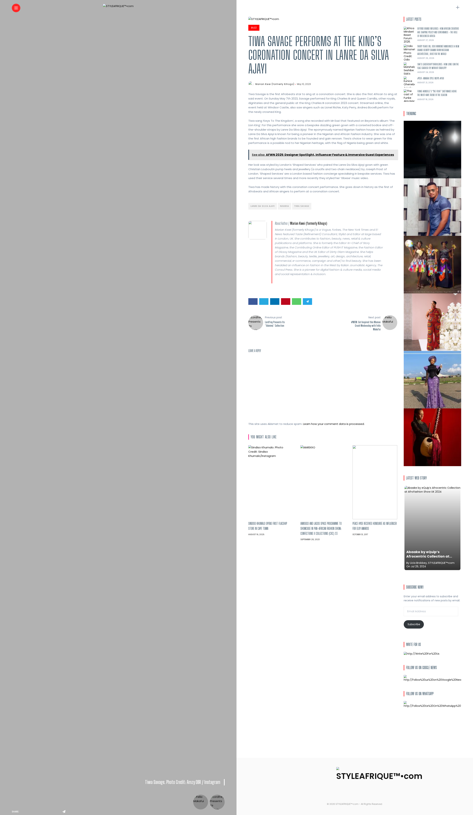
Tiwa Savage (301, 206)
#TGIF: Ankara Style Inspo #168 (430, 78)
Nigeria (284, 206)
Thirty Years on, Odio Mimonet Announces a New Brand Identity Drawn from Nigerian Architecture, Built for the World (438, 50)
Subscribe (414, 624)
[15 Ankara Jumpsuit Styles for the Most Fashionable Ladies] (432, 322)
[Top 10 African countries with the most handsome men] (432, 207)
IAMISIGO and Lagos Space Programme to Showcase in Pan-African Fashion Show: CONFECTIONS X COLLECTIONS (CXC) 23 (321, 528)
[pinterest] (48, 811)
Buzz (254, 27)
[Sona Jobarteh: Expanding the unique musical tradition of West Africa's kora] (432, 437)
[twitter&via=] (32, 811)
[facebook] (23, 811)
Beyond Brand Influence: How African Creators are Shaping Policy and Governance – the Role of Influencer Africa (438, 32)
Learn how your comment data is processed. (334, 424)
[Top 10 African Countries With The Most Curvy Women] (432, 149)
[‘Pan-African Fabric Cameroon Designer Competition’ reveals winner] (432, 264)
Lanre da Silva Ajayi (263, 206)
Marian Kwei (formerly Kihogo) (274, 84)
